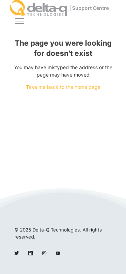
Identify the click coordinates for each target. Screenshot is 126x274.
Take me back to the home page (63, 87)
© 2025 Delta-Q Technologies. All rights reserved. (58, 233)
